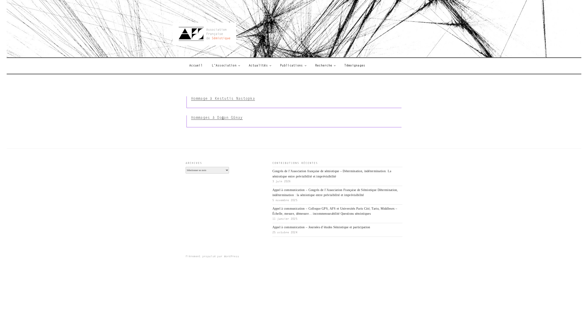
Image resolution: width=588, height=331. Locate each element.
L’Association (224, 65)
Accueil (196, 65)
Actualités (258, 65)
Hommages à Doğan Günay (217, 118)
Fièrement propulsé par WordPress (212, 256)
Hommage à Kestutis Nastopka (223, 99)
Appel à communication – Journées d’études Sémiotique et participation (321, 227)
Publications (291, 65)
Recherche (323, 65)
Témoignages (354, 65)
